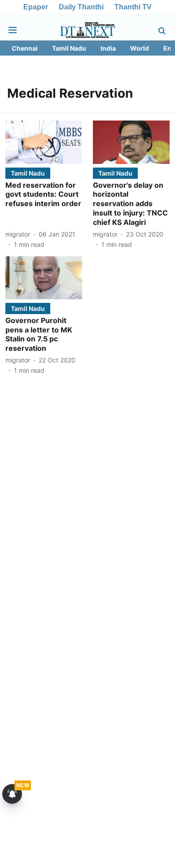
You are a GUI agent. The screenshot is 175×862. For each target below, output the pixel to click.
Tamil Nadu (69, 48)
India (108, 48)
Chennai (25, 48)
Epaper (35, 7)
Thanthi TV (133, 7)
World (139, 48)
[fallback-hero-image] (43, 142)
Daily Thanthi (81, 7)
